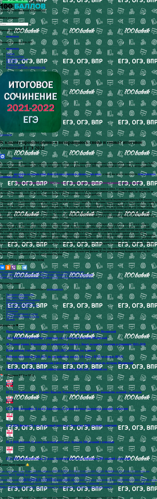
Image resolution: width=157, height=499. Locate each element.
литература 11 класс (58, 271)
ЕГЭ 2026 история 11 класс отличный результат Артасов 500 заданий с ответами (60, 441)
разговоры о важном (86, 483)
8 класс (8, 471)
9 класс (15, 471)
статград (32, 486)
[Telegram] (24, 267)
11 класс (29, 471)
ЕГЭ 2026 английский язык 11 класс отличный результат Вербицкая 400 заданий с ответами (68, 458)
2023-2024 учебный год (42, 471)
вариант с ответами (54, 475)
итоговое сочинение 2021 (34, 271)
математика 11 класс (128, 479)
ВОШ (54, 471)
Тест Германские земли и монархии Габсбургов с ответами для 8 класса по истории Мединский (69, 362)
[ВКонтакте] (2, 267)
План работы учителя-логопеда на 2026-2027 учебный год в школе (51, 350)
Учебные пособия (15, 64)
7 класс (2, 471)
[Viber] (13, 267)
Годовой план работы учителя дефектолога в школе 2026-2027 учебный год (56, 369)
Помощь (10, 319)
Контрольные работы (17, 308)
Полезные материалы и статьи (22, 314)
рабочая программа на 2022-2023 (57, 483)
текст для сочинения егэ (47, 487)
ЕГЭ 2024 (82, 471)
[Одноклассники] (8, 267)
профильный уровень (31, 483)
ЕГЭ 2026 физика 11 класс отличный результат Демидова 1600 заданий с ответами (61, 425)
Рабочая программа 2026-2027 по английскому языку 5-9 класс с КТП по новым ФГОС (65, 356)
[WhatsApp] (19, 267)
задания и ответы (39, 478)
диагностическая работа (11, 480)
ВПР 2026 (11, 62)
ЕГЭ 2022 (16, 271)
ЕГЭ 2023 (73, 471)
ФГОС (12, 474)
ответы (145, 479)
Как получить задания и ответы (22, 316)
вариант (42, 475)
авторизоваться (55, 289)
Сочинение (6, 134)
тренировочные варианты (72, 487)
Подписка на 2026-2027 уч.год (22, 305)
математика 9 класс (107, 479)
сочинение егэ (76, 271)
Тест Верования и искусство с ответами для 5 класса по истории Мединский (56, 337)
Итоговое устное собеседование (23, 300)
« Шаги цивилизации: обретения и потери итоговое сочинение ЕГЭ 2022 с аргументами (46, 274)
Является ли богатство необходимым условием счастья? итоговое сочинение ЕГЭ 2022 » (46, 277)
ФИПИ (20, 474)
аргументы (5, 271)
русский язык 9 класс (120, 483)
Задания (109, 470)
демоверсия (137, 475)
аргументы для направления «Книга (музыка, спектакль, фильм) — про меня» (57, 174)
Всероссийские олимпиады (20, 302)
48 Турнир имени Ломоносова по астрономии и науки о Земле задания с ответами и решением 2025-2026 (76, 344)
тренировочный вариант (99, 487)
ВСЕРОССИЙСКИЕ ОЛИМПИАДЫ (25, 67)
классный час (66, 479)
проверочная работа (13, 484)
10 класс (21, 471)
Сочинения (12, 311)
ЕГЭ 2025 (91, 471)
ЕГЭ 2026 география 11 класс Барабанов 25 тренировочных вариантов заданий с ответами (67, 408)
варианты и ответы (75, 474)
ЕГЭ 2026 (100, 471)
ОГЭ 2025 (127, 471)
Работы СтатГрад (15, 56)
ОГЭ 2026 (135, 471)
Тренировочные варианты (20, 294)
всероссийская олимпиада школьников (110, 474)
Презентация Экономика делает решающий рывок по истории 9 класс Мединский (61, 331)
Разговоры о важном (17, 59)
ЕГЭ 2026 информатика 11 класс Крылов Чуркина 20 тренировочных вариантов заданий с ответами (74, 392)
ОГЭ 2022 (118, 471)
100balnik (17, 158)
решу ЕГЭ (103, 484)
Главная (10, 53)
